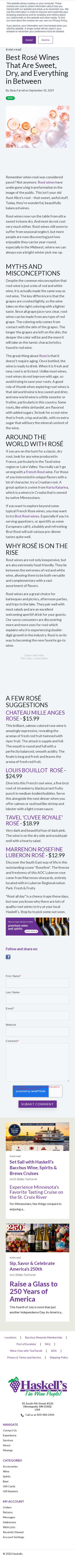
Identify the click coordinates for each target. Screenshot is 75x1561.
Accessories (10, 1466)
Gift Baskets (10, 1491)
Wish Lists (9, 1527)
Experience (9, 1435)
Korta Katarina (57, 487)
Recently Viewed (13, 1532)
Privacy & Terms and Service (24, 1357)
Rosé (43, 356)
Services (8, 1440)
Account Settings (13, 1537)
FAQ (47, 1344)
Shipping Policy (59, 1357)
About (7, 1445)
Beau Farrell (17, 90)
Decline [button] (46, 39)
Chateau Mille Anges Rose (35, 715)
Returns (8, 1512)
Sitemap (8, 1450)
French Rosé (35, 472)
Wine (10, 98)
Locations (10, 1337)
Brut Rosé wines (27, 516)
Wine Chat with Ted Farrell (26, 1350)
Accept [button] (29, 39)
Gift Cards (9, 1486)
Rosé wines (46, 182)
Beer (6, 1481)
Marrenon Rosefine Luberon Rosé (34, 852)
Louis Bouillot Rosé (35, 770)
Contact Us (10, 1430)
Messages (9, 1517)
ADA (54, 1350)
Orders (7, 1507)
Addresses (9, 1522)
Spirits (7, 1476)
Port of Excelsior (26, 1344)
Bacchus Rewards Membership (43, 1337)
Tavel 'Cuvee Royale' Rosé (34, 820)
